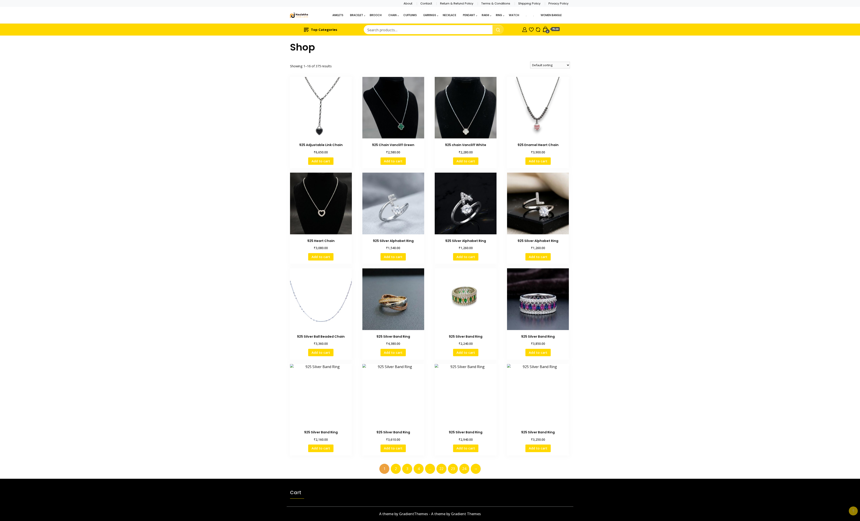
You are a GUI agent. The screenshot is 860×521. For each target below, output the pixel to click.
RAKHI (485, 15)
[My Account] (524, 29)
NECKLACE (449, 15)
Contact (426, 3)
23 (453, 468)
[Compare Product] (538, 29)
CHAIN (392, 15)
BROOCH (376, 15)
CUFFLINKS (410, 15)
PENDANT (469, 15)
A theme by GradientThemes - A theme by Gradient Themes (430, 513)
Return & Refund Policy (456, 3)
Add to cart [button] (321, 161)
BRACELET (356, 15)
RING (499, 15)
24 (464, 468)
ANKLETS (337, 15)
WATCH (514, 15)
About (408, 3)
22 (441, 468)
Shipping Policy (529, 3)
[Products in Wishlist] (531, 29)
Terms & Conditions (495, 3)
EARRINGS (430, 15)
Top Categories (324, 29)
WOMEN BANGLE (551, 15)
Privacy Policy (558, 3)
